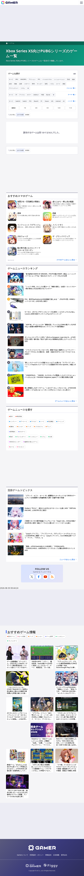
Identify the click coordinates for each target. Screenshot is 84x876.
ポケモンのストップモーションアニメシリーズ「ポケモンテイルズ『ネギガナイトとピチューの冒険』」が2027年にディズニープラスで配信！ (17, 717)
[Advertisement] (42, 23)
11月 (70, 108)
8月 (36, 108)
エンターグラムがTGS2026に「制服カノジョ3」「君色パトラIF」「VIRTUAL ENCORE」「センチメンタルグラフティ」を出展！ (66, 691)
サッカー (39, 84)
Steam (47, 101)
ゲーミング (60, 421)
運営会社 (64, 855)
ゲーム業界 (49, 636)
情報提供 (48, 855)
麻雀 (64, 84)
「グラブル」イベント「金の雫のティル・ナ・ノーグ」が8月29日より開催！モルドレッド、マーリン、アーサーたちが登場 (42, 717)
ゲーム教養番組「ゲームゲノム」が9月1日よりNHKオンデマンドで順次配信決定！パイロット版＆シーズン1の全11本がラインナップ (17, 665)
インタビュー (34, 437)
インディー (13, 421)
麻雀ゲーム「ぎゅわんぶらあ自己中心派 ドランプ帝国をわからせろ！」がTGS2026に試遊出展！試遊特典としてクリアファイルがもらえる (17, 769)
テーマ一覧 (71, 95)
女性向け (36, 95)
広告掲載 (56, 855)
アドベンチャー (13, 88)
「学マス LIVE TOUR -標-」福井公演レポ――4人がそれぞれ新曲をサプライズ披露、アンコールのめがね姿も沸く (17, 793)
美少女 (48, 95)
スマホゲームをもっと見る (66, 260)
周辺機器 (50, 421)
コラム (44, 437)
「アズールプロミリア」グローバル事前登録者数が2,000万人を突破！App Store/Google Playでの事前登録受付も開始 (66, 665)
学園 (42, 95)
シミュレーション (59, 79)
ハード (42, 421)
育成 (68, 79)
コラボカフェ (39, 426)
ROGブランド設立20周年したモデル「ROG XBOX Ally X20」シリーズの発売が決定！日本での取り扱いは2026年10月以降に (66, 743)
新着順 (27, 115)
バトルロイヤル (47, 79)
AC (64, 101)
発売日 (14, 108)
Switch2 (18, 101)
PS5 (30, 101)
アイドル (22, 95)
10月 (59, 108)
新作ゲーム (11, 636)
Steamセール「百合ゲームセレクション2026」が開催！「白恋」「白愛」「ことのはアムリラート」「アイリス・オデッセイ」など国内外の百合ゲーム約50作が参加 (42, 744)
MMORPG (23, 79)
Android (58, 101)
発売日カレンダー (15, 442)
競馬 (46, 84)
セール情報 (22, 636)
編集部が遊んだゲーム (31, 442)
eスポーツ (22, 432)
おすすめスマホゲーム (20, 195)
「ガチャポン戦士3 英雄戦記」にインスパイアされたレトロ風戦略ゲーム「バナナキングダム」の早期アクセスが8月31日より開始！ (42, 769)
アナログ (33, 421)
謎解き (12, 426)
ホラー (29, 95)
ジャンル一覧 (70, 88)
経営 (10, 84)
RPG (17, 79)
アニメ (49, 426)
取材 (11, 437)
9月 (48, 108)
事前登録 (19, 416)
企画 (50, 437)
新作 (11, 416)
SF (16, 95)
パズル (52, 84)
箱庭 (73, 79)
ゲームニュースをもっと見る (65, 401)
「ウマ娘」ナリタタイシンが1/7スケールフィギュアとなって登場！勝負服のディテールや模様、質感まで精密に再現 (66, 768)
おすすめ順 (20, 115)
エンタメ (20, 426)
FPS (39, 79)
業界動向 (12, 432)
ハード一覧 (71, 101)
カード (58, 84)
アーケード (24, 421)
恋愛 (20, 84)
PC (41, 101)
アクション (32, 79)
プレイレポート (21, 437)
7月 (25, 108)
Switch (25, 101)
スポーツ (27, 84)
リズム (23, 88)
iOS (52, 101)
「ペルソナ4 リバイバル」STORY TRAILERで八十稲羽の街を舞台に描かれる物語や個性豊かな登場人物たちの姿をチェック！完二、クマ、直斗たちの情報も (17, 692)
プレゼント (21, 447)
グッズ (29, 426)
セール (12, 447)
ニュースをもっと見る (67, 559)
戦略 (15, 84)
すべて (11, 79)
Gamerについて (22, 855)
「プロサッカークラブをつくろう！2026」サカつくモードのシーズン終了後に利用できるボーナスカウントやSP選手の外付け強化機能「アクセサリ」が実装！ (66, 718)
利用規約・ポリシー (37, 855)
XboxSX (36, 101)
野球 (33, 84)
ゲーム (12, 43)
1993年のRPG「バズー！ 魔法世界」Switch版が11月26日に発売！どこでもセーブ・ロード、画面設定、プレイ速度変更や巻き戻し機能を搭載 (42, 665)
